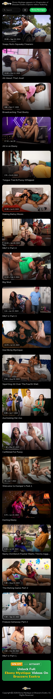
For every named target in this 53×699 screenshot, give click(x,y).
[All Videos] (25, 10)
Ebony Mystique (38, 10)
